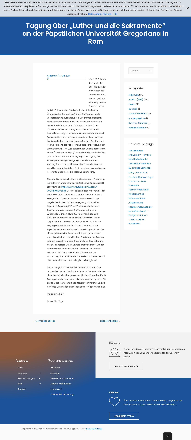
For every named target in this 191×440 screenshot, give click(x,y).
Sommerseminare (138, 113)
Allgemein (52, 75)
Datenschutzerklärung (99, 13)
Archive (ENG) (136, 99)
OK (115, 13)
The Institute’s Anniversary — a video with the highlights (140, 155)
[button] (29, 373)
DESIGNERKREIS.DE (94, 428)
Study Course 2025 (138, 172)
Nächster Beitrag (110, 320)
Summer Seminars (138, 123)
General (133, 108)
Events (132, 104)
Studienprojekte (137, 118)
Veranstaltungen (137, 127)
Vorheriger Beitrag (44, 320)
